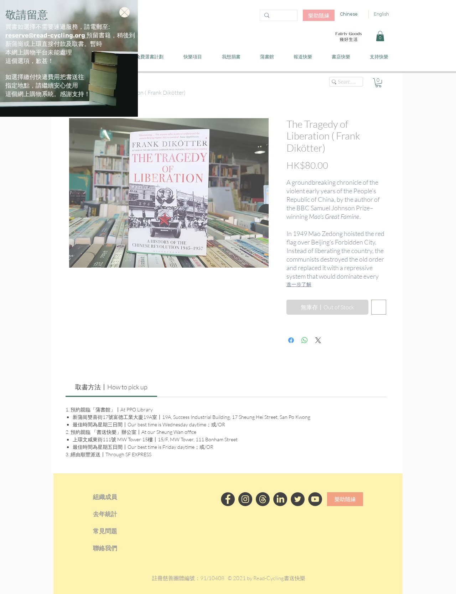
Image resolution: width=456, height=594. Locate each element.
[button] (124, 12)
